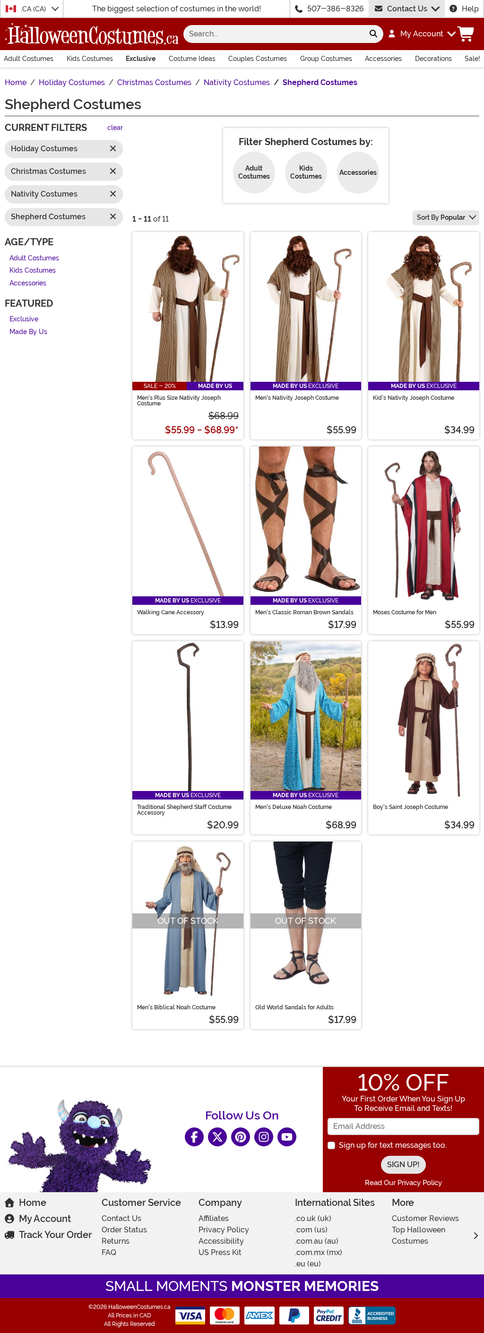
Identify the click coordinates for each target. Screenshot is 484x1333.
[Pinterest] (240, 1136)
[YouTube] (286, 1136)
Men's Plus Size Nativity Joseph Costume (179, 401)
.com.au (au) (316, 1241)
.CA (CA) (34, 9)
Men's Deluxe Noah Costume (293, 807)
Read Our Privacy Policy (403, 1182)
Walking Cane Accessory (170, 612)
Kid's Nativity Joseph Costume (413, 398)
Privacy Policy (224, 1229)
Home (32, 1202)
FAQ (109, 1252)
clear (115, 128)
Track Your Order (55, 1234)
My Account (45, 1218)
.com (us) (311, 1229)
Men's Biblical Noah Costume (176, 1007)
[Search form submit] (373, 34)
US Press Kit (220, 1252)
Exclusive (141, 58)
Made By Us (28, 331)
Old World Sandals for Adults (294, 1007)
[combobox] (273, 34)
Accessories (383, 58)
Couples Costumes (257, 58)
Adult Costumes (28, 58)
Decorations (433, 58)
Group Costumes (326, 58)
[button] (421, 34)
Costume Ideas (192, 58)
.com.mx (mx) (318, 1252)
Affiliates (214, 1218)
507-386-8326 (335, 8)
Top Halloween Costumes (418, 1235)
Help (470, 8)
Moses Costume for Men (404, 612)
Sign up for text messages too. (393, 1145)
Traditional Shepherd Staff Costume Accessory (184, 810)
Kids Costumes (90, 58)
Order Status (124, 1229)
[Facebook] (194, 1136)
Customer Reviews (425, 1218)
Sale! (472, 58)
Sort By (441, 217)
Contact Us (407, 8)
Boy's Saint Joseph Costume (410, 807)
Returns (116, 1241)
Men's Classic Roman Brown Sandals (304, 612)
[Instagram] (263, 1136)
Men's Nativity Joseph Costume (297, 398)
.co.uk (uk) (313, 1218)
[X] (217, 1136)
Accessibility (221, 1241)
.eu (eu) (308, 1263)
